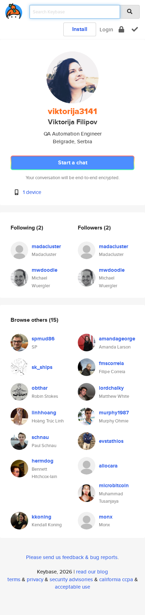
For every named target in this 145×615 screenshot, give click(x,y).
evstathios (111, 441)
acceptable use (72, 586)
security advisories (71, 579)
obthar (40, 388)
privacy (35, 579)
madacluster (46, 246)
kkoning (41, 517)
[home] (13, 10)
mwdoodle (44, 270)
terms (13, 579)
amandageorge (117, 339)
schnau (40, 437)
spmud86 (43, 339)
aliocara (108, 466)
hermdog (42, 461)
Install (79, 29)
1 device (32, 192)
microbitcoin (114, 485)
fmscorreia (111, 363)
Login (106, 29)
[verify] (135, 29)
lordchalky (111, 388)
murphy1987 (114, 412)
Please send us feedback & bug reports (72, 557)
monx (106, 517)
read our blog (92, 571)
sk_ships (42, 367)
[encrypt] (121, 29)
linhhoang (44, 412)
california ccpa (116, 579)
